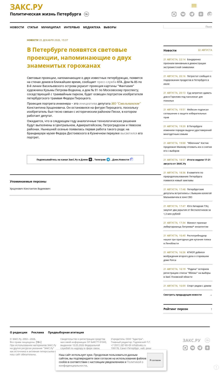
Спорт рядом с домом (199, 285)
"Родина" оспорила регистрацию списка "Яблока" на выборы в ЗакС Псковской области (187, 272)
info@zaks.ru (139, 345)
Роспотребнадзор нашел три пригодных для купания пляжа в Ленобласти (187, 239)
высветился (128, 133)
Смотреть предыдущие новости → (187, 294)
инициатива (88, 103)
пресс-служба (106, 82)
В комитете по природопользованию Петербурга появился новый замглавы (183, 176)
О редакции (18, 332)
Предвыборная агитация (66, 332)
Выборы (110, 27)
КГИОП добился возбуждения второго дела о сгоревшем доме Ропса (186, 256)
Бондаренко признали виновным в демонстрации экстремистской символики (184, 63)
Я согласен (155, 360)
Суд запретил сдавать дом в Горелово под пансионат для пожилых (187, 96)
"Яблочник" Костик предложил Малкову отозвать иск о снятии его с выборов (187, 146)
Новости (17, 27)
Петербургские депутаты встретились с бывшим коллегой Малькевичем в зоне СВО (187, 193)
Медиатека (91, 27)
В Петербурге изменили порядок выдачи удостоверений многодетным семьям (187, 130)
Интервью (72, 27)
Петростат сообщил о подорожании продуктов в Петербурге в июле (187, 80)
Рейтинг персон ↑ (187, 309)
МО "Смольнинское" (126, 103)
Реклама (37, 332)
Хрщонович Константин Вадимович (30, 188)
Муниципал (51, 27)
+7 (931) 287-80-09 (121, 345)
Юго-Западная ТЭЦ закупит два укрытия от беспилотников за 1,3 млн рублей (187, 209)
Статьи (32, 27)
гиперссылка (47, 351)
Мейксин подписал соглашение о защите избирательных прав (186, 113)
